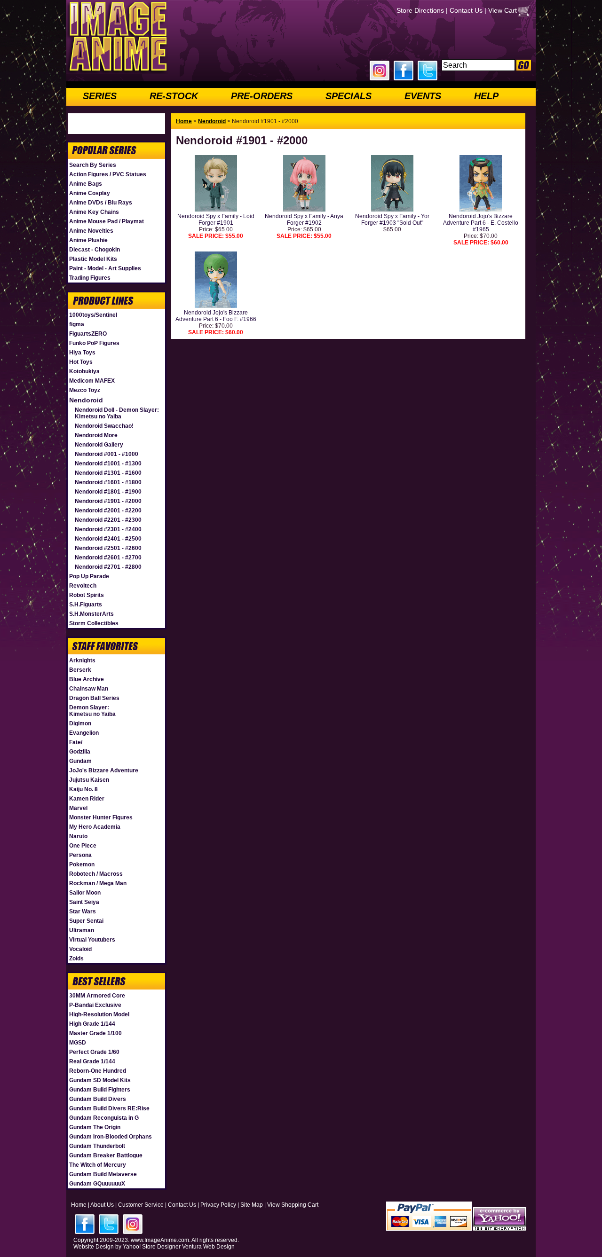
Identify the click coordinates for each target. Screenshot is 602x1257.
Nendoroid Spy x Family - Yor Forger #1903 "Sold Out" (392, 219)
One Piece (82, 845)
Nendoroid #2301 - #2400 (108, 529)
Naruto (78, 836)
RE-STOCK (174, 96)
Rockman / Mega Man (98, 883)
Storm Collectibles (94, 623)
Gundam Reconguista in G (104, 1118)
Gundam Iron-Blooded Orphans (110, 1136)
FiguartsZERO (88, 333)
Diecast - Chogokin (94, 249)
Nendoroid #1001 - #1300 (108, 463)
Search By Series (92, 165)
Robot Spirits (86, 595)
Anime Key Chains (94, 212)
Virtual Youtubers (92, 939)
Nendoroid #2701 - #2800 (108, 567)
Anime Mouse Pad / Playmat (106, 221)
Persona (80, 855)
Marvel (78, 808)
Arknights (82, 660)
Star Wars (82, 911)
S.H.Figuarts (85, 604)
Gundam (80, 761)
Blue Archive (86, 679)
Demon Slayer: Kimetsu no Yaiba (92, 710)
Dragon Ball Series (94, 698)
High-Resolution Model (99, 1014)
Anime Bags (85, 184)
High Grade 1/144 (92, 1024)
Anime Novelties (91, 231)
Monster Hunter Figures (101, 817)
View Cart (502, 10)
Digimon (80, 723)
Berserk (80, 670)
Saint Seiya (84, 902)
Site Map (251, 1205)
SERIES (100, 96)
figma (76, 324)
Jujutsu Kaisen (89, 780)
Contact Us (466, 10)
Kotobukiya (84, 371)
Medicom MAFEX (92, 380)
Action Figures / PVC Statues (107, 174)
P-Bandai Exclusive (95, 1005)
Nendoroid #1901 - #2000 (108, 501)
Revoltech (82, 585)
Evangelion (84, 733)
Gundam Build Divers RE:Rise (109, 1108)
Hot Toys (81, 362)
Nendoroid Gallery (99, 444)
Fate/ (75, 742)
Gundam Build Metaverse (103, 1174)
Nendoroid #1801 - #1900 (108, 491)
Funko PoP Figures (94, 343)
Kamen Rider (86, 798)
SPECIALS (348, 96)
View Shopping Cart (292, 1205)
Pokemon (82, 864)
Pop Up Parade (89, 576)
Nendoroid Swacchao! (104, 426)
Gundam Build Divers (97, 1099)
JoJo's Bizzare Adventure (103, 770)
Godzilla (79, 751)
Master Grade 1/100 (95, 1033)
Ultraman (81, 930)
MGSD (77, 1042)
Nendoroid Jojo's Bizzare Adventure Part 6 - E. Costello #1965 (480, 223)
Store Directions (420, 10)
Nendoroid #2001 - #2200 (108, 510)
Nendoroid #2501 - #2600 (108, 548)
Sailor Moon (85, 892)
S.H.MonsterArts (91, 614)
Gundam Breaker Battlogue (106, 1155)
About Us (102, 1205)
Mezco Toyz (84, 390)
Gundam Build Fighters (99, 1089)
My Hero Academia (94, 827)
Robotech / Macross (96, 874)
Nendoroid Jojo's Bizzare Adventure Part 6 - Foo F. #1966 (215, 315)
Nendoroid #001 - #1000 (106, 454)
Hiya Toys (82, 352)
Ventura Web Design (208, 1246)
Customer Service (141, 1205)
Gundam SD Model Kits (100, 1080)
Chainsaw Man (88, 688)
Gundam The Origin (94, 1127)
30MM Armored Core (97, 995)
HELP (486, 96)
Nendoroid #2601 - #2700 (108, 557)
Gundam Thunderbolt (97, 1146)
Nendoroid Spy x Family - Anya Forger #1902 (304, 219)
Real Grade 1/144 (92, 1061)
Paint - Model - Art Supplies (105, 268)
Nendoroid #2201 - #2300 (108, 520)
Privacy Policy (218, 1205)
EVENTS (422, 96)
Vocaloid (80, 949)
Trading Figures (90, 278)
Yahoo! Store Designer (152, 1246)
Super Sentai (86, 921)
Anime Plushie (88, 240)
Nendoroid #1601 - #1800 (108, 482)
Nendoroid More (96, 435)
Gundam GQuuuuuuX (97, 1183)
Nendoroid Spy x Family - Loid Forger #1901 (215, 219)
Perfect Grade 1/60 (94, 1052)
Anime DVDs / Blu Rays (100, 202)
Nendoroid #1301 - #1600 (108, 473)
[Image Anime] (117, 72)
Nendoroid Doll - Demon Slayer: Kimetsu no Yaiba (117, 413)
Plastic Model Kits (93, 259)
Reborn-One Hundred (97, 1071)
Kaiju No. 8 (83, 789)
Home (184, 121)
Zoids (76, 958)
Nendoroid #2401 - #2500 (108, 538)
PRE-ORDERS (262, 96)
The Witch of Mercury (97, 1165)
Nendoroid (86, 400)
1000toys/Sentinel (93, 315)
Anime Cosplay (89, 193)
